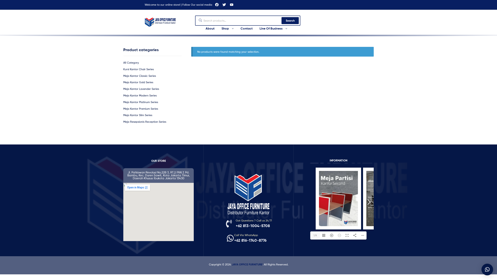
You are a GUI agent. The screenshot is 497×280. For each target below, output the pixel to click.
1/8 (315, 235)
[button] (487, 269)
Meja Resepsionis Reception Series (144, 121)
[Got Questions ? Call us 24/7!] (229, 224)
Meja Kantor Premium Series (140, 108)
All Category (131, 62)
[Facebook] (217, 4)
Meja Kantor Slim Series (137, 115)
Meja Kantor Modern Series (140, 95)
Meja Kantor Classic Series (139, 75)
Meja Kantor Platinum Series (140, 102)
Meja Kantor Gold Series (138, 82)
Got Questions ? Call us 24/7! (254, 220)
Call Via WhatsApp (246, 235)
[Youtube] (231, 4)
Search (290, 20)
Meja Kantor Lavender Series (141, 88)
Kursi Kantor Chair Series (138, 69)
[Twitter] (224, 4)
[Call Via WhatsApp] (230, 238)
